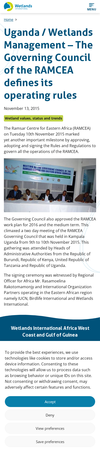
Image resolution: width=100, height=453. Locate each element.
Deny (50, 415)
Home (8, 19)
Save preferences (50, 441)
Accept (50, 401)
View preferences (50, 428)
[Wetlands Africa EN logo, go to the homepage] (18, 6)
